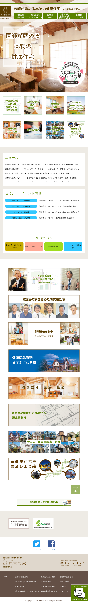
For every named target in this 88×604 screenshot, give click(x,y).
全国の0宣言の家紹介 (48, 586)
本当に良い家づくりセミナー (14, 246)
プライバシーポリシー (68, 591)
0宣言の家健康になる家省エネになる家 (64, 16)
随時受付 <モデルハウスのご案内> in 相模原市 (58, 206)
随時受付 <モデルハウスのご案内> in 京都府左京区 (60, 212)
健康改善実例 (50, 16)
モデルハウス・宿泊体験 (73, 246)
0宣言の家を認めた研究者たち (35, 16)
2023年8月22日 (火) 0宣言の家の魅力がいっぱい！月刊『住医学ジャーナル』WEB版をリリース (42, 164)
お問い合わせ (64, 582)
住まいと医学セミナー (33, 246)
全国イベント (53, 246)
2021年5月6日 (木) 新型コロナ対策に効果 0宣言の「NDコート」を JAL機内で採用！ (38, 173)
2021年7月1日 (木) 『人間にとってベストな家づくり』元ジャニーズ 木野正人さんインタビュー (43, 169)
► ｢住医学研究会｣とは (74, 9)
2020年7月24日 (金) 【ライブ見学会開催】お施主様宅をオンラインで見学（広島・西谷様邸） (41, 178)
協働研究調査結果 (21, 16)
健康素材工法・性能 (79, 16)
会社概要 (63, 586)
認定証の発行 (46, 582)
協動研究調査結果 (21, 577)
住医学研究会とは (66, 577)
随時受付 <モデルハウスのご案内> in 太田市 (57, 218)
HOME (5, 577)
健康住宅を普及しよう (49, 591)
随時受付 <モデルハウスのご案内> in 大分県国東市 (59, 200)
